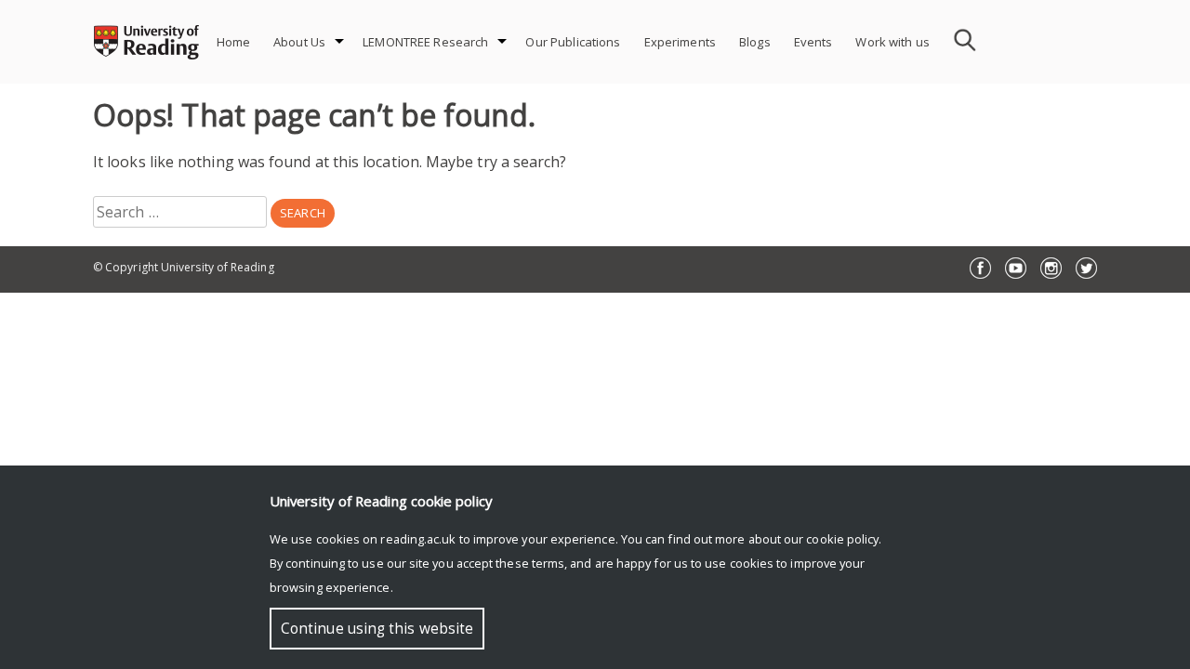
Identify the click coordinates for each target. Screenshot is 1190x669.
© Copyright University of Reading (183, 267)
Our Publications (572, 41)
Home (234, 41)
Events (813, 41)
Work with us (892, 41)
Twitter (1086, 268)
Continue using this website (377, 628)
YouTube (1015, 268)
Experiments (680, 41)
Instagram (1051, 268)
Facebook (980, 268)
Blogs (755, 41)
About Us (299, 41)
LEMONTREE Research (425, 41)
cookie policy (842, 539)
